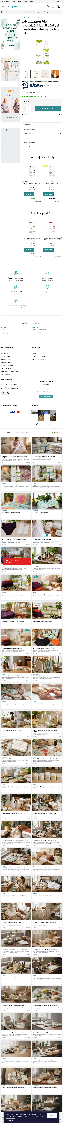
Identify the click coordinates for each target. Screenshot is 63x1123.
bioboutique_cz (8, 393)
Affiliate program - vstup (38, 359)
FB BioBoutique (3, 393)
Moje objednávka (5, 374)
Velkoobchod (35, 353)
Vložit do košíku (47, 108)
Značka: (27, 115)
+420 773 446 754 (10, 384)
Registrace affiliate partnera (38, 356)
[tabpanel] (32, 183)
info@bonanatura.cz (11, 388)
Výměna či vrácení (28, 1)
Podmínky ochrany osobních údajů (10, 371)
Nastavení (10, 1120)
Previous (24, 181)
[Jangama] (10, 104)
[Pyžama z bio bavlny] (10, 68)
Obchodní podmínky (6, 368)
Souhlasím (52, 1116)
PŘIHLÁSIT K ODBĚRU (46, 396)
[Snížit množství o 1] (25, 108)
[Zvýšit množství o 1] (32, 108)
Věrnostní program (5, 362)
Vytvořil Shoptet (58, 433)
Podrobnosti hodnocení (41, 18)
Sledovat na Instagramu (45, 424)
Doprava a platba (16, 1)
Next (60, 181)
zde (42, 1116)
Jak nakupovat (5, 1)
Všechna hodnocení (31, 338)
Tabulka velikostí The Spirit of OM (9, 365)
